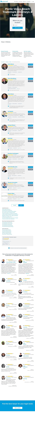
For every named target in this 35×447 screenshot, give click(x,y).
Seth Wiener (11, 64)
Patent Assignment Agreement (6, 209)
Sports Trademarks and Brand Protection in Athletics (9, 211)
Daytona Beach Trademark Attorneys (7, 234)
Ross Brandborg (12, 78)
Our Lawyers (20, 1)
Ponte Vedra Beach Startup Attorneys (7, 222)
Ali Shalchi (10, 111)
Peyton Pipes (11, 193)
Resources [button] (24, 1)
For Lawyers (28, 1)
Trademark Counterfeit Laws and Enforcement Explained (9, 213)
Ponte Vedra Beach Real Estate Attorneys (7, 226)
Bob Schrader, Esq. (12, 166)
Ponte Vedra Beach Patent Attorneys (7, 224)
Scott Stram (11, 94)
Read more (9, 273)
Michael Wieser (11, 125)
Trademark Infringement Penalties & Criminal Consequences (10, 214)
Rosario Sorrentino (12, 182)
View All (14, 205)
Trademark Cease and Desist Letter (7, 216)
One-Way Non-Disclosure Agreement (7, 210)
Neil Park (10, 138)
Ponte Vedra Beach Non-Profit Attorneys (7, 225)
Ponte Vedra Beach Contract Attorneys (7, 223)
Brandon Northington (13, 153)
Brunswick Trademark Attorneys (6, 229)
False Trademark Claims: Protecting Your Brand (8, 212)
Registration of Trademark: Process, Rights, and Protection (10, 215)
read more (21, 115)
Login (33, 1)
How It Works (16, 1)
